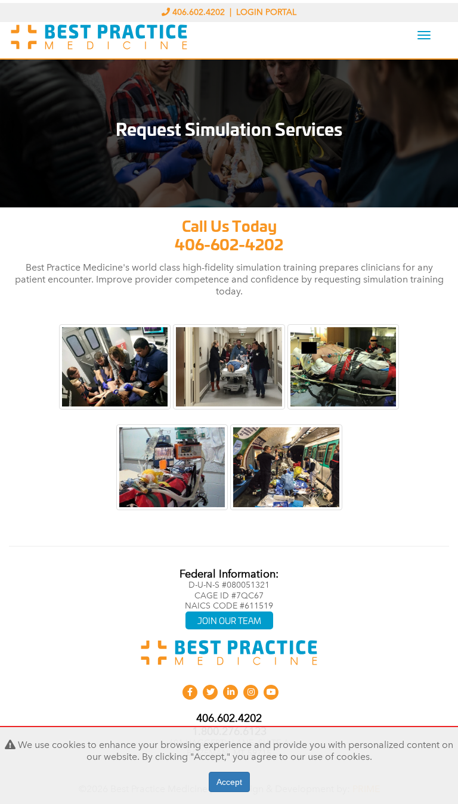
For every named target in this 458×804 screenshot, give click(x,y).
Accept (229, 782)
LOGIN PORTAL (266, 12)
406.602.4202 (198, 12)
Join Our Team (229, 620)
